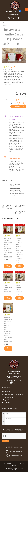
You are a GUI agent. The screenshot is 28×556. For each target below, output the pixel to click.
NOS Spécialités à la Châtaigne (14, 394)
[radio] (21, 100)
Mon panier (14, 18)
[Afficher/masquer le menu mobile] (26, 9)
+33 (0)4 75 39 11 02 (12, 11)
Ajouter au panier (19, 106)
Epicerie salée (9, 397)
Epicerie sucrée (9, 400)
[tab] (5, 180)
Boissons (7, 402)
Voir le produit (8, 266)
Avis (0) (4, 180)
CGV (6, 468)
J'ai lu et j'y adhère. (13, 430)
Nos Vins (7, 391)
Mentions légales (12, 468)
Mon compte (15, 14)
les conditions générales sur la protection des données (13, 430)
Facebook (15, 383)
